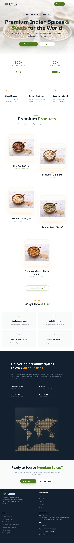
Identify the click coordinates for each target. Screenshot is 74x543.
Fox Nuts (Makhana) (7, 533)
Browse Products (45, 481)
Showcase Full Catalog (36, 288)
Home (41, 496)
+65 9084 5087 (46, 531)
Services (41, 504)
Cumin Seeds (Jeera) (7, 522)
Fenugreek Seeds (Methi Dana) (10, 524)
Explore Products (27, 44)
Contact (41, 507)
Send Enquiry (27, 481)
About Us (41, 499)
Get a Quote (59, 4)
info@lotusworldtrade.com (49, 534)
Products (41, 501)
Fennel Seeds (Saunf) (7, 519)
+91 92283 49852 (46, 529)
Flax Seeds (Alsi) (6, 530)
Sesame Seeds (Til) (7, 516)
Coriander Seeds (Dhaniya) (9, 527)
